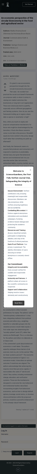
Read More (18, 303)
